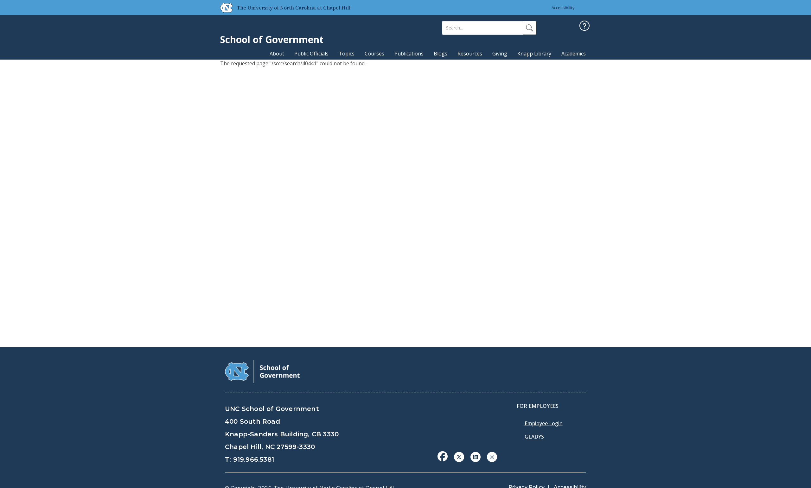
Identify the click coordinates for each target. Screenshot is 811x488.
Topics (346, 53)
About (277, 53)
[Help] (584, 26)
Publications (409, 53)
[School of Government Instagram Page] (492, 456)
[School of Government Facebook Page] (442, 456)
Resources (469, 53)
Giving (499, 53)
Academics (573, 53)
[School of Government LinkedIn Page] (475, 456)
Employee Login (544, 423)
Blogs (440, 53)
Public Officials (311, 53)
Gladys (534, 436)
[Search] (530, 28)
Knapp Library (534, 53)
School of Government (271, 39)
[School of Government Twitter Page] (459, 456)
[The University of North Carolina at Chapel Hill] (224, 7)
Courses (374, 53)
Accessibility (563, 7)
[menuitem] (444, 461)
